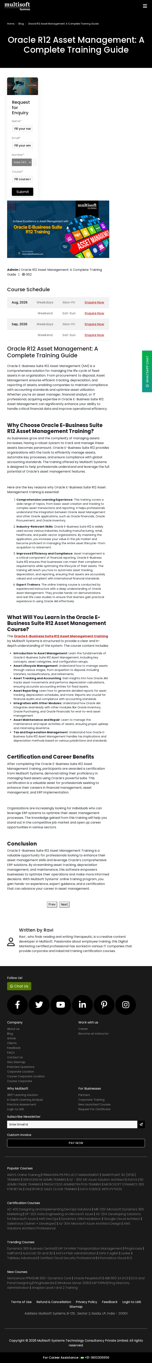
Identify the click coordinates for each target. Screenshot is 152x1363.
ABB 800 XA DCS (116, 1278)
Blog (21, 23)
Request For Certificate (94, 1109)
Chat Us (20, 986)
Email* (16, 138)
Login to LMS (15, 1109)
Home (10, 23)
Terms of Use (21, 1302)
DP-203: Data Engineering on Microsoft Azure (59, 1214)
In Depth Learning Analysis (25, 1100)
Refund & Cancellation (53, 1302)
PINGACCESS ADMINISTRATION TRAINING (73, 1184)
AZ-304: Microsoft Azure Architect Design (90, 1223)
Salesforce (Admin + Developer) (31, 1223)
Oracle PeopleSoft (88, 1278)
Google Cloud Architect (122, 1219)
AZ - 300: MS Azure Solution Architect (97, 1179)
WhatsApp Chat (147, 370)
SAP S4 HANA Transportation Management (90, 1248)
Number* (18, 155)
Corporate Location (20, 1072)
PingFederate (44, 1283)
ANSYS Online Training (23, 1175)
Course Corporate (19, 1081)
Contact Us (15, 1057)
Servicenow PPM (20, 1278)
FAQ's (11, 1053)
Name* (17, 121)
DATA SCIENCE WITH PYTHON (101, 1189)
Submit (22, 191)
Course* (17, 172)
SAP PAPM (99, 1283)
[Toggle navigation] (145, 6)
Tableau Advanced (22, 1258)
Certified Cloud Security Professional (67, 1258)
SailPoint (14, 1253)
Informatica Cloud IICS (115, 1258)
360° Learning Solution (22, 1095)
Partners (84, 1095)
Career (83, 1029)
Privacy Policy (86, 1302)
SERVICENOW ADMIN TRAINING (45, 1179)
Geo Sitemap (16, 1062)
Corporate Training (91, 1100)
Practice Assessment (21, 1104)
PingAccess (133, 1248)
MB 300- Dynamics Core (52, 1278)
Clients (12, 1043)
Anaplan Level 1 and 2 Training (55, 1287)
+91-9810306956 (97, 1357)
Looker (126, 1253)
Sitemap (76, 1306)
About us (13, 1029)
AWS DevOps (49, 1219)
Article (11, 1038)
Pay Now (76, 1143)
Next (64, 904)
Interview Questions (20, 1067)
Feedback (14, 1048)
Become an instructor (93, 1034)
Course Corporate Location (26, 1076)
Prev (52, 904)
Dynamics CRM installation (81, 1219)
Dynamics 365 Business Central (31, 1248)
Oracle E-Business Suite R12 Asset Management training (61, 636)
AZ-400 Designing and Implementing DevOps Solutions (49, 1209)
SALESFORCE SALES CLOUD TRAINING (51, 1189)
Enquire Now (94, 302)
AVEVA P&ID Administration (76, 1253)
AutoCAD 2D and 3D (38, 1253)
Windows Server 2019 (73, 1283)
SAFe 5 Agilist (108, 1253)
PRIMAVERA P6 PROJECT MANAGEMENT (71, 1175)
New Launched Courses (94, 1104)
